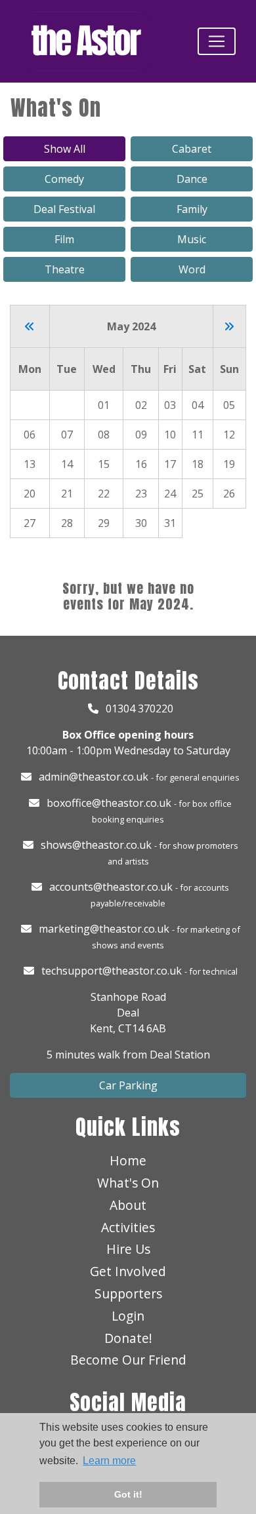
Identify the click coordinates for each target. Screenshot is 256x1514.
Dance (192, 179)
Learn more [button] (109, 1460)
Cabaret (191, 149)
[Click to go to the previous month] (29, 326)
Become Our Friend (128, 1359)
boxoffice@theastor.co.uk (109, 803)
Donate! (128, 1338)
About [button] (128, 1205)
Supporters (128, 1293)
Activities (128, 1227)
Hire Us (128, 1249)
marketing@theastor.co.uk (104, 929)
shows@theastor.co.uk (96, 845)
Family (192, 209)
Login (128, 1316)
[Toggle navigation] (217, 41)
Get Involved (128, 1271)
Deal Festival (64, 209)
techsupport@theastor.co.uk (111, 970)
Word (192, 269)
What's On (128, 1183)
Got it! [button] (128, 1494)
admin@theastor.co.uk (93, 776)
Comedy (64, 179)
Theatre (65, 269)
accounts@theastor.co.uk (111, 887)
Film (64, 239)
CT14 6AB (142, 1028)
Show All (64, 149)
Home (128, 1160)
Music (191, 239)
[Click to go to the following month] (229, 326)
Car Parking (128, 1085)
